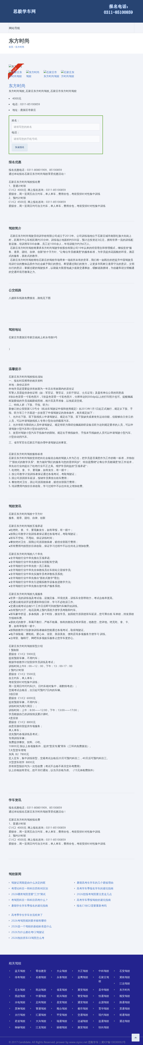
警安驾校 (83, 996)
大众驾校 (62, 971)
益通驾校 (104, 1021)
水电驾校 (20, 1002)
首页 (11, 46)
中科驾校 (104, 971)
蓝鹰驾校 (83, 977)
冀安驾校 (83, 989)
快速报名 (19, 147)
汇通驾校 (41, 1014)
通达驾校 (124, 1021)
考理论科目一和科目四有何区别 (29, 888)
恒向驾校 (104, 1027)
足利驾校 (41, 1002)
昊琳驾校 (20, 1008)
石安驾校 (124, 971)
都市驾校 (83, 1008)
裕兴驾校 (62, 996)
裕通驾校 (124, 1014)
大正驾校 (83, 971)
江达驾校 (124, 983)
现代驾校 (104, 1014)
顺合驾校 (62, 1008)
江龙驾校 (41, 1027)
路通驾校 (124, 1002)
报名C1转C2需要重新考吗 (92, 905)
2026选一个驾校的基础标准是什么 (31, 926)
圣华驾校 (104, 989)
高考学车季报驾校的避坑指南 (94, 900)
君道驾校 (20, 1021)
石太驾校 (20, 989)
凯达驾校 (41, 989)
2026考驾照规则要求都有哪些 (28, 920)
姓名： (16, 120)
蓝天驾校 (20, 971)
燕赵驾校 (20, 996)
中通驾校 (41, 996)
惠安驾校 (83, 1027)
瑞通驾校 (62, 1021)
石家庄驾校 (104, 979)
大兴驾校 (41, 1021)
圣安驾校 (62, 1002)
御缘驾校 (20, 1027)
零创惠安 (41, 971)
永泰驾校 (62, 977)
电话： (16, 132)
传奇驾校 (20, 977)
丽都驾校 (62, 1027)
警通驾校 (41, 1008)
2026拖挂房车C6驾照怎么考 (27, 937)
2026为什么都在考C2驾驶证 (27, 932)
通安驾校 (83, 1002)
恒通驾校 (104, 996)
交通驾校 (83, 1014)
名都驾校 (41, 977)
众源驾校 (104, 1002)
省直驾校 (62, 989)
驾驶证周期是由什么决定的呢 (28, 882)
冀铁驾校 (124, 977)
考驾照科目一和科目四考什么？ (29, 900)
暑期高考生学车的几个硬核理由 (95, 882)
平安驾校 (62, 1014)
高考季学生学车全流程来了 (27, 915)
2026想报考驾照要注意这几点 (94, 894)
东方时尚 (19, 46)
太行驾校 (20, 1014)
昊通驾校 (124, 1008)
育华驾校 (104, 1008)
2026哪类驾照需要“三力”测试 (28, 894)
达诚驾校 (83, 1021)
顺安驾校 (124, 996)
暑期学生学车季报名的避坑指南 (29, 905)
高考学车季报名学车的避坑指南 (95, 888)
